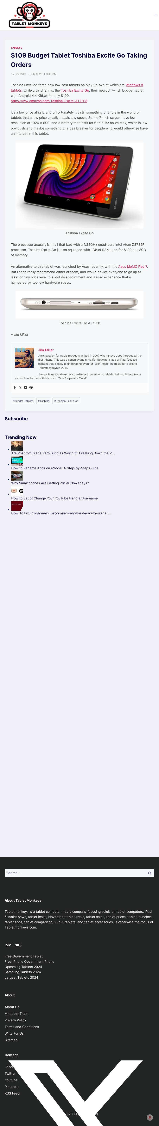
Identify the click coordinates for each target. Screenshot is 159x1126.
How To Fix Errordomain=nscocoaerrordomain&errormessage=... (61, 513)
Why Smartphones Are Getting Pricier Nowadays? (50, 483)
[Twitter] (20, 388)
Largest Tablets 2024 (21, 977)
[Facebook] (14, 388)
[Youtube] (25, 388)
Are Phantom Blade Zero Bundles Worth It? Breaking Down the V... (62, 453)
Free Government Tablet (24, 956)
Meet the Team (16, 1014)
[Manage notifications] (150, 1117)
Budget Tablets (23, 400)
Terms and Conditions (22, 1027)
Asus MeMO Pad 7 (132, 266)
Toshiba (43, 400)
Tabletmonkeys (17, 912)
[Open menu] (155, 15)
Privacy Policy (15, 1020)
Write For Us (14, 1033)
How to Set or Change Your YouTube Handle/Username (54, 498)
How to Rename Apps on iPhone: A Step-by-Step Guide (55, 468)
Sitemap (11, 1040)
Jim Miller (20, 74)
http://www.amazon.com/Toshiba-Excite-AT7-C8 (49, 101)
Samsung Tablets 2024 (23, 972)
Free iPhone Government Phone (29, 961)
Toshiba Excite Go (75, 90)
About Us (12, 1007)
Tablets (16, 47)
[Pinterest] (31, 388)
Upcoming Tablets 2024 (23, 967)
